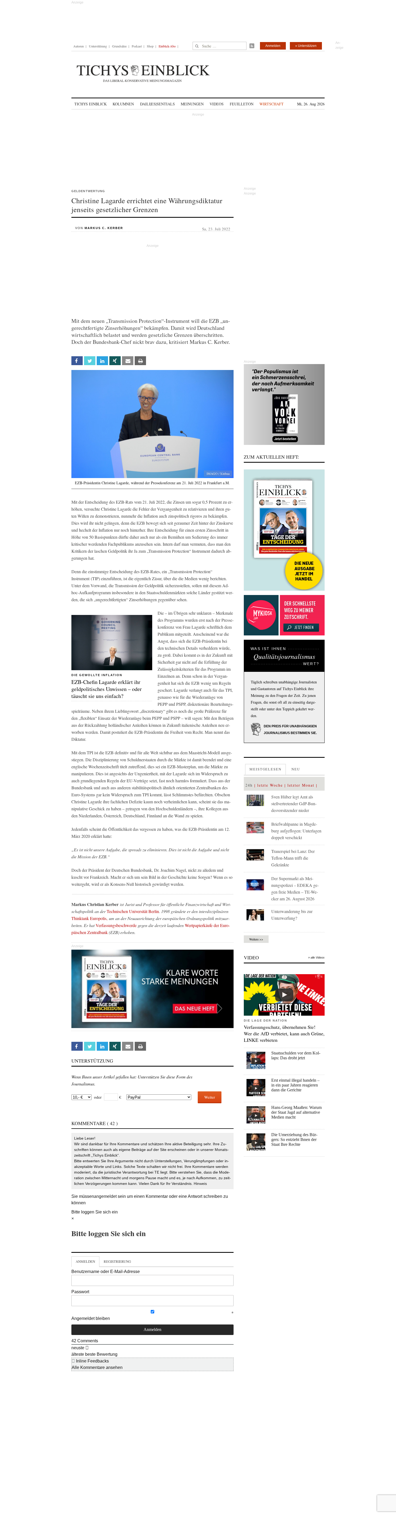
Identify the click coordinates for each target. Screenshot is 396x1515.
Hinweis (200, 1183)
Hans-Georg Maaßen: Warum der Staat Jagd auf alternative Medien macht (296, 1112)
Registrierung (117, 1261)
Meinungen (192, 103)
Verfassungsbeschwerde (116, 925)
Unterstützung (98, 46)
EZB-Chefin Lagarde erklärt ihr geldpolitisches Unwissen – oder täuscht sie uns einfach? (106, 689)
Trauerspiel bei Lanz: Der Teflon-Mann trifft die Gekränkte (293, 857)
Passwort (80, 1291)
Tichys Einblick (90, 103)
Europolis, (99, 918)
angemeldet (105, 1196)
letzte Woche (270, 785)
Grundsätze (119, 46)
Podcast (137, 46)
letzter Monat (300, 785)
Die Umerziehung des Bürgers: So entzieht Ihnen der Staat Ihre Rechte (294, 1139)
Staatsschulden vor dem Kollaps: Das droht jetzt (295, 1055)
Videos (217, 103)
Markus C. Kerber (104, 228)
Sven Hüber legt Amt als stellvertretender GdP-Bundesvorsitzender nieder (294, 803)
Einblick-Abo (167, 46)
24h (249, 785)
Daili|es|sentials (157, 103)
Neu (295, 769)
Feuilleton (241, 103)
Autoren (78, 46)
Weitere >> (256, 939)
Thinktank (80, 918)
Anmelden (272, 46)
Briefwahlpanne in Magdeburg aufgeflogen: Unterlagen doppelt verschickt (296, 830)
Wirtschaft (271, 103)
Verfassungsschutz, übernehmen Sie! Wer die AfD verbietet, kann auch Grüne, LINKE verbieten (284, 1033)
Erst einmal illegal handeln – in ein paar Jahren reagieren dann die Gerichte (295, 1085)
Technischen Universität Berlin (133, 911)
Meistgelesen (265, 769)
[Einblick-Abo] (284, 530)
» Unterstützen (306, 46)
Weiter (209, 1097)
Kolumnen (123, 103)
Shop (150, 46)
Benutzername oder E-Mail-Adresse (105, 1271)
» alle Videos (316, 957)
